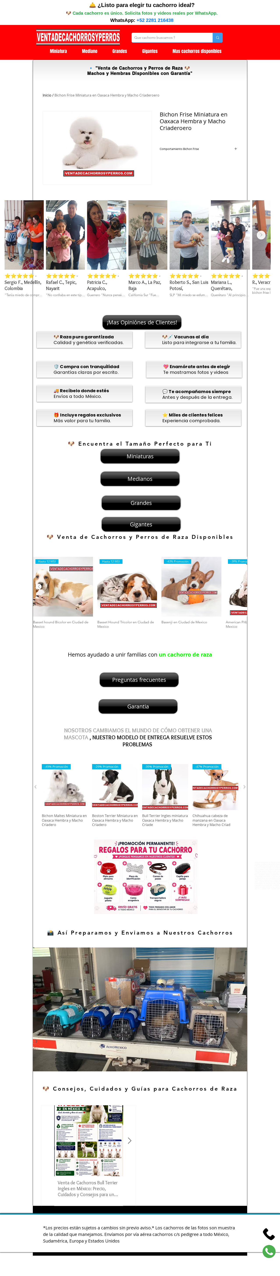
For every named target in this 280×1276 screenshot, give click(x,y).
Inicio (47, 95)
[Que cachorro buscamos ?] (217, 37)
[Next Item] (261, 235)
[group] (140, 595)
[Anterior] (39, 586)
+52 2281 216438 (154, 20)
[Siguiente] (241, 586)
